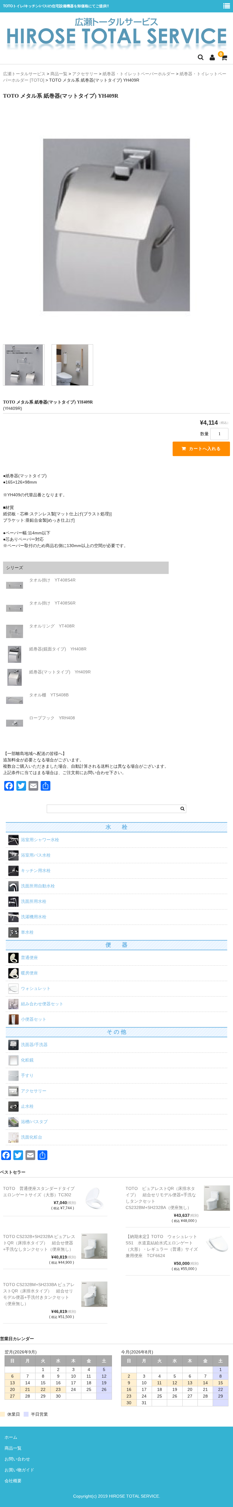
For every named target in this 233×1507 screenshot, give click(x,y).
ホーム (11, 1437)
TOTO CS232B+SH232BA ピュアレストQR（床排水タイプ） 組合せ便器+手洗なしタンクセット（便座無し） (39, 1243)
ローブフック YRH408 (52, 717)
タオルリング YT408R (52, 626)
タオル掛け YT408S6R (52, 603)
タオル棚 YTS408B (49, 694)
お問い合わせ (17, 1459)
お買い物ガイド (19, 1469)
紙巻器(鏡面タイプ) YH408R (57, 649)
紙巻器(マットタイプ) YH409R (60, 671)
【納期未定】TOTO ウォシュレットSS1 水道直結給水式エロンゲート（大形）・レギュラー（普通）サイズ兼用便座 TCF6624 (162, 1246)
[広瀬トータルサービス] (116, 16)
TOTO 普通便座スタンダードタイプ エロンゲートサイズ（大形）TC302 (39, 1191)
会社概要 (13, 1480)
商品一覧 (13, 1448)
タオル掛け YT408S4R (52, 580)
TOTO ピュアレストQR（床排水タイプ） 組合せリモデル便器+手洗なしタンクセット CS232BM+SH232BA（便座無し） (161, 1198)
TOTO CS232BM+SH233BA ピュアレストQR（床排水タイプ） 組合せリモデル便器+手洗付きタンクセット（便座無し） (39, 1294)
